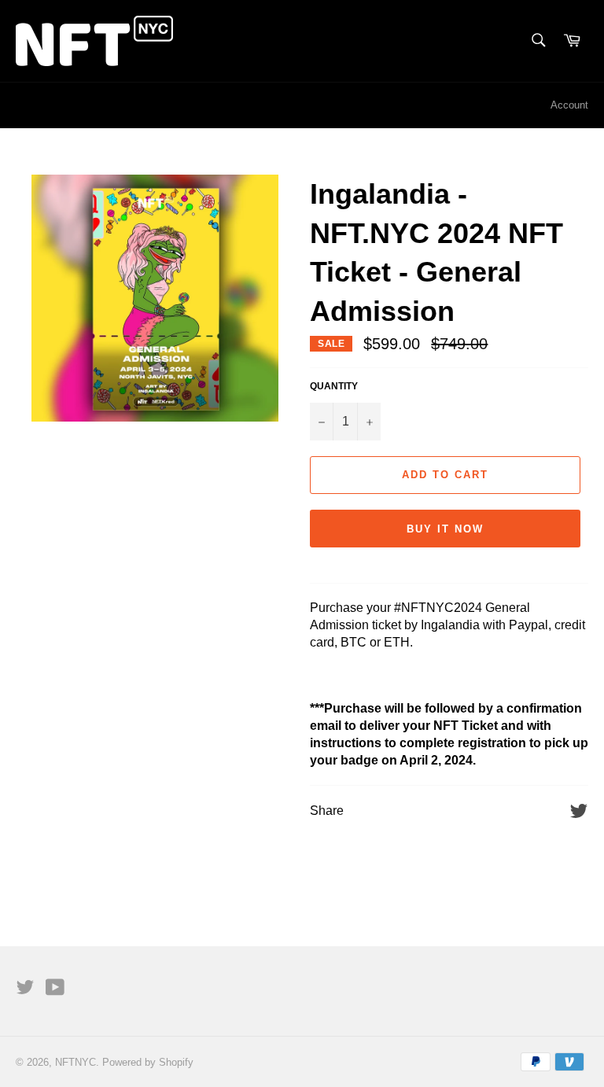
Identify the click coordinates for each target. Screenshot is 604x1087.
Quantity (334, 386)
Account (569, 105)
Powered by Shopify (147, 1062)
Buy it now (445, 529)
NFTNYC (75, 1062)
